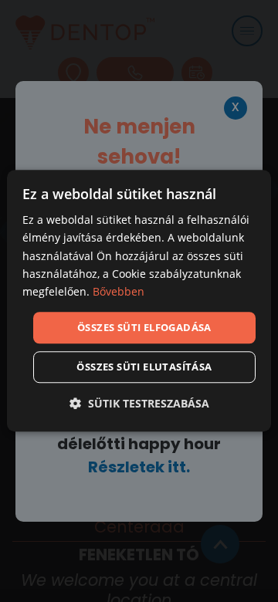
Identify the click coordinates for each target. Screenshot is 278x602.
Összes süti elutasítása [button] (144, 367)
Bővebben (118, 291)
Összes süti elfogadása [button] (144, 327)
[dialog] (139, 300)
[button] (139, 404)
